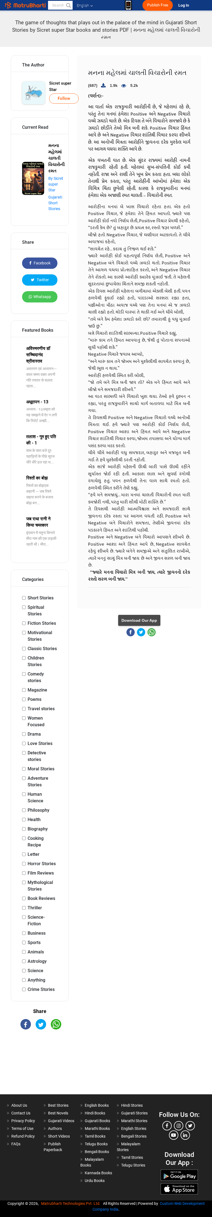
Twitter (42, 280)
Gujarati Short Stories (55, 203)
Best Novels (58, 1113)
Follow (64, 98)
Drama (34, 734)
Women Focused (36, 721)
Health (34, 819)
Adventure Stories (38, 781)
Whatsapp (42, 296)
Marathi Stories (134, 1121)
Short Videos (59, 1136)
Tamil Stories (132, 1157)
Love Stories (40, 743)
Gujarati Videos (61, 1121)
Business (37, 933)
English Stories (133, 1128)
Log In (184, 5)
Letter (33, 854)
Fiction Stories (42, 623)
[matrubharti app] (128, 5)
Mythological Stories (40, 886)
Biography (38, 829)
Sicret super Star (60, 86)
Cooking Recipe (36, 842)
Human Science (35, 797)
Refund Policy (23, 1136)
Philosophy (38, 810)
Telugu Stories (133, 1165)
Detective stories (37, 756)
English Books (97, 1105)
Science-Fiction (36, 920)
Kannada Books (98, 1173)
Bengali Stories (134, 1136)
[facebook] (167, 1125)
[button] (68, 5)
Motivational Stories (40, 636)
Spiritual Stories (36, 610)
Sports (34, 942)
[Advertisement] (40, 1066)
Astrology (37, 961)
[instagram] (178, 1125)
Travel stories (41, 708)
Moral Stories (41, 768)
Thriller (35, 907)
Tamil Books (95, 1136)
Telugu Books (96, 1144)
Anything (36, 980)
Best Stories (58, 1105)
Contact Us (20, 1113)
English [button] (83, 5)
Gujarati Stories (134, 1113)
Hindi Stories (132, 1105)
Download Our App (139, 620)
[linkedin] (185, 1135)
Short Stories (41, 598)
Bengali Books (97, 1151)
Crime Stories (41, 989)
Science (35, 970)
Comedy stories (36, 677)
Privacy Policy (23, 1121)
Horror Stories (42, 863)
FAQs (15, 1144)
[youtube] (173, 1135)
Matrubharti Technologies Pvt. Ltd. (71, 1203)
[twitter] (190, 1125)
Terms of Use (22, 1128)
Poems (34, 699)
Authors (55, 1128)
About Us (19, 1105)
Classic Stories (42, 648)
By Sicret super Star (55, 184)
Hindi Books (95, 1113)
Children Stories (36, 661)
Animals (36, 952)
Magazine (37, 690)
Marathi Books (97, 1128)
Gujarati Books (97, 1121)
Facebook (42, 263)
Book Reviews (41, 898)
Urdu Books (95, 1180)
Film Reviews (41, 873)
